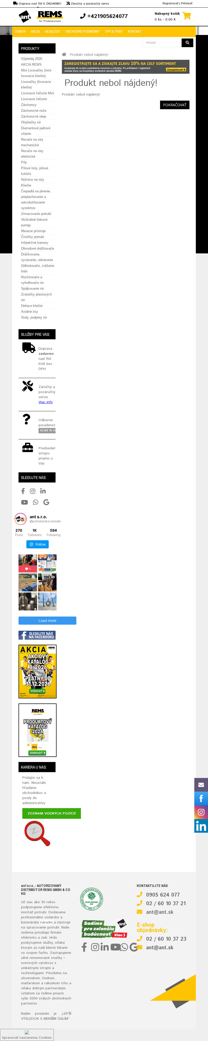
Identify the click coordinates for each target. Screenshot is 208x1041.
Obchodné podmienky (82, 31)
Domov (20, 31)
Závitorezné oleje (33, 116)
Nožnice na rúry (32, 179)
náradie (46, 922)
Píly (24, 162)
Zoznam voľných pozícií (52, 813)
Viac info (46, 402)
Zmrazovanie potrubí (36, 214)
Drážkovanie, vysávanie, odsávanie (37, 257)
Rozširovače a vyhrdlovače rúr (32, 280)
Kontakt (135, 31)
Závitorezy (29, 105)
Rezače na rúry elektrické (32, 153)
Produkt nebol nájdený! (89, 54)
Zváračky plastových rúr (36, 297)
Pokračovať (174, 104)
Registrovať (170, 3)
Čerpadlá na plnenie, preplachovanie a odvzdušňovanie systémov (36, 199)
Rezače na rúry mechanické (32, 142)
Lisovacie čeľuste (34, 99)
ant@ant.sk (160, 912)
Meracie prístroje (33, 231)
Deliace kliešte (32, 306)
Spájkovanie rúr (32, 288)
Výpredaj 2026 (31, 59)
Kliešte (26, 185)
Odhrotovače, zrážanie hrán (37, 268)
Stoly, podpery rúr (34, 317)
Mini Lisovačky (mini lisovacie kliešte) (36, 73)
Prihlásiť (186, 3)
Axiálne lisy (29, 311)
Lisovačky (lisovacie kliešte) (36, 84)
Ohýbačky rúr (31, 122)
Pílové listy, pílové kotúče (34, 171)
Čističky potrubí (32, 237)
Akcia (35, 31)
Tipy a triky (114, 31)
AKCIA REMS (31, 64)
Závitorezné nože (33, 111)
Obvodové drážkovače (37, 248)
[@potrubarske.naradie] (20, 519)
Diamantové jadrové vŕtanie (35, 131)
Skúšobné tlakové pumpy (34, 222)
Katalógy (52, 31)
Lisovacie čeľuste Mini (37, 93)
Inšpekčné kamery (34, 243)
